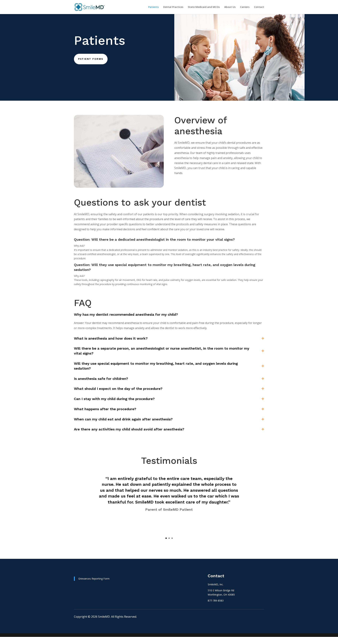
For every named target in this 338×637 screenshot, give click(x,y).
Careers (244, 7)
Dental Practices (173, 7)
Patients (153, 7)
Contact (259, 7)
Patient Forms (90, 58)
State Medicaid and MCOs (204, 7)
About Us (230, 7)
